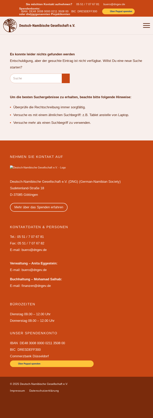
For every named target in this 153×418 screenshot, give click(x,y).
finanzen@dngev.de (36, 286)
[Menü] (144, 25)
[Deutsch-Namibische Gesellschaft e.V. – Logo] (39, 25)
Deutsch (125, 25)
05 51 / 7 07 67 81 (87, 4)
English (114, 25)
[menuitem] (88, 4)
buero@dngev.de (114, 4)
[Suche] (135, 25)
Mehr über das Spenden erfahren (38, 207)
